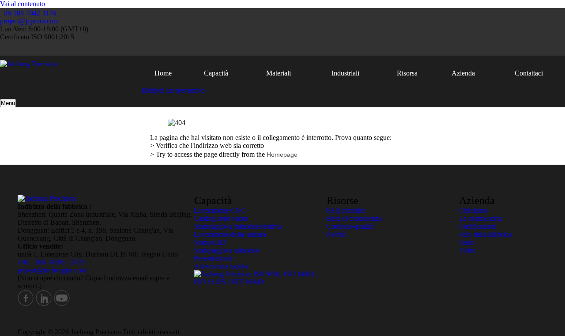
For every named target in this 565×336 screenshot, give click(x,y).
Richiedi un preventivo (173, 90)
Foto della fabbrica (485, 234)
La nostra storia (480, 218)
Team (467, 242)
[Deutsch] (517, 48)
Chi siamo (473, 210)
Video (467, 250)
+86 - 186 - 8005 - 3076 (51, 262)
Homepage (282, 154)
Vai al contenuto (22, 4)
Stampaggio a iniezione (226, 250)
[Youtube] (62, 303)
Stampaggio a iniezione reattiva (237, 226)
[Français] (503, 48)
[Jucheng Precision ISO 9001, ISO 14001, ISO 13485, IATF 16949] (260, 282)
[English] (490, 48)
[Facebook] (26, 303)
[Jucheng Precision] (28, 64)
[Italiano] (531, 48)
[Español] (545, 48)
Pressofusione (213, 258)
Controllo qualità (350, 226)
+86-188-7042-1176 (28, 13)
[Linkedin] (44, 303)
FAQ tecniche (346, 210)
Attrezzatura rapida (220, 266)
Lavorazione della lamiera (230, 234)
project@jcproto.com (29, 21)
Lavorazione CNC (220, 210)
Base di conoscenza (354, 218)
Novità (336, 234)
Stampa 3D (210, 242)
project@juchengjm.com (52, 270)
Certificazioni (478, 226)
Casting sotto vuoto (221, 218)
